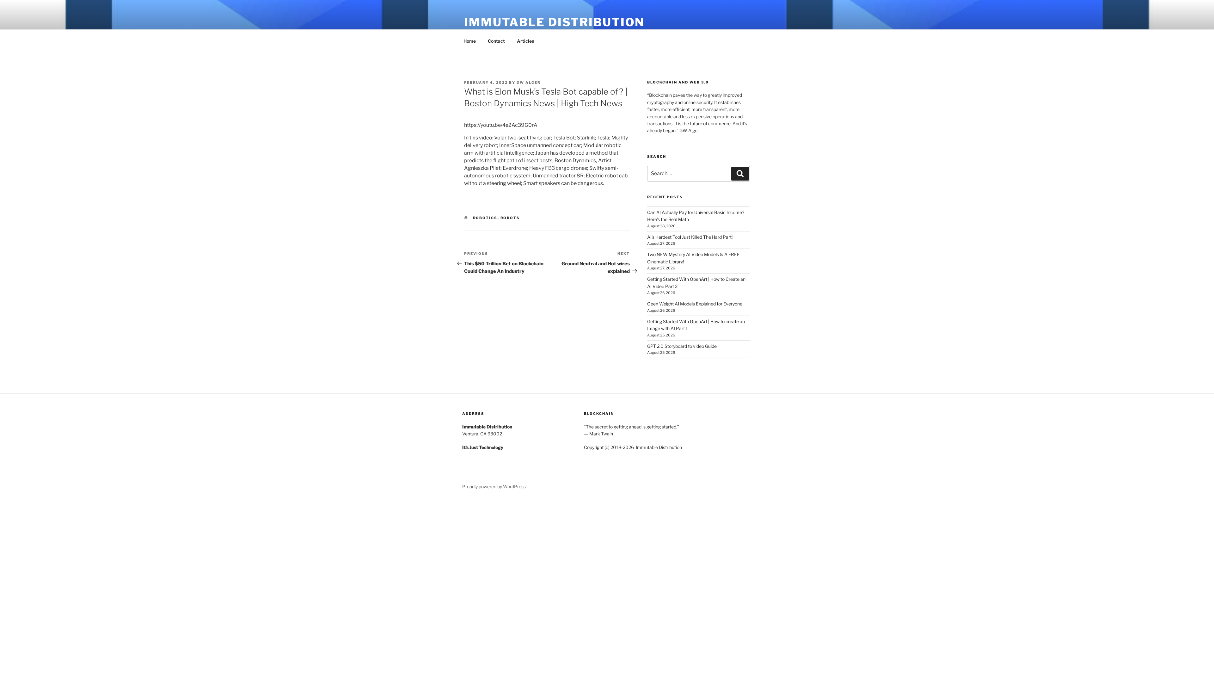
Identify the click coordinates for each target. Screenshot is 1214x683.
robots (510, 218)
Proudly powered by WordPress (494, 486)
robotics (485, 218)
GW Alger (529, 82)
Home (469, 41)
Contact (496, 41)
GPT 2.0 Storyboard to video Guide (682, 346)
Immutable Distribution (554, 22)
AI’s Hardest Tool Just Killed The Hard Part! (690, 237)
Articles (525, 41)
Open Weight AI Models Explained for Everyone (694, 303)
